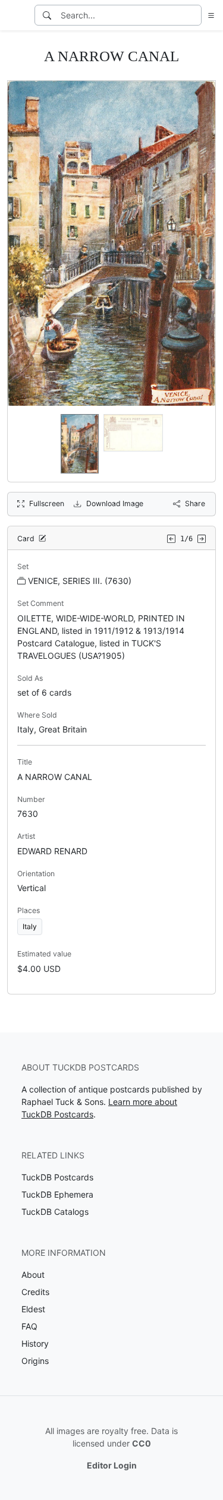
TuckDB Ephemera (57, 1194)
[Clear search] (193, 15)
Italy (30, 926)
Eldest (33, 1309)
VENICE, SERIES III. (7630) (79, 581)
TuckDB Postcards (57, 1177)
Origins (35, 1361)
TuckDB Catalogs (55, 1212)
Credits (35, 1292)
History (35, 1343)
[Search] (47, 15)
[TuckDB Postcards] (16, 15)
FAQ (29, 1326)
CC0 (141, 1443)
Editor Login (112, 1465)
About (33, 1275)
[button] (209, 15)
